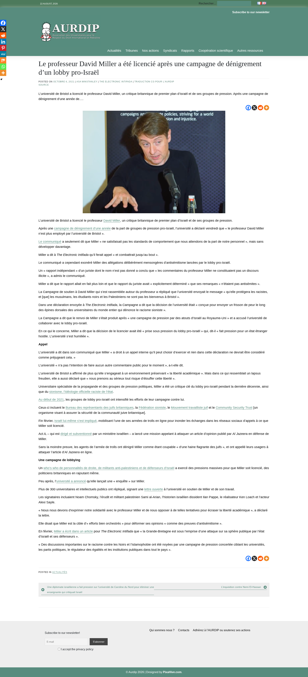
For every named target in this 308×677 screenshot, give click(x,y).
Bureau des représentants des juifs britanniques (100, 407)
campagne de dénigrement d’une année (82, 228)
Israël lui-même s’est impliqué (75, 421)
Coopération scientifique (216, 50)
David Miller (111, 220)
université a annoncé (71, 481)
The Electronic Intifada (115, 81)
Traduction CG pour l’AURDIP (154, 81)
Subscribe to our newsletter (251, 12)
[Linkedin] (3, 42)
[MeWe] (3, 54)
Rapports (187, 50)
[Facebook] (248, 107)
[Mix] (3, 60)
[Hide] (1, 79)
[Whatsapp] (3, 66)
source (43, 85)
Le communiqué (49, 241)
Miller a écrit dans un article (73, 531)
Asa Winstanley (86, 81)
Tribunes (131, 50)
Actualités (114, 50)
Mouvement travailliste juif (189, 407)
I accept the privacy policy (76, 649)
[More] (266, 107)
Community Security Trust (234, 407)
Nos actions (150, 50)
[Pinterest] (3, 48)
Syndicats (170, 50)
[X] (254, 107)
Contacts (183, 630)
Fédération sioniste (152, 407)
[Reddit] (260, 107)
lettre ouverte (153, 489)
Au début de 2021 (51, 399)
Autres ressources (250, 50)
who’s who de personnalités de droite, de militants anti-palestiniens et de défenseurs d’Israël (108, 468)
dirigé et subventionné (76, 434)
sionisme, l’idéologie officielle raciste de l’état (81, 392)
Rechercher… (207, 3)
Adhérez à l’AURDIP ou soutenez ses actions (221, 630)
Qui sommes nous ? (161, 630)
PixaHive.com (172, 672)
